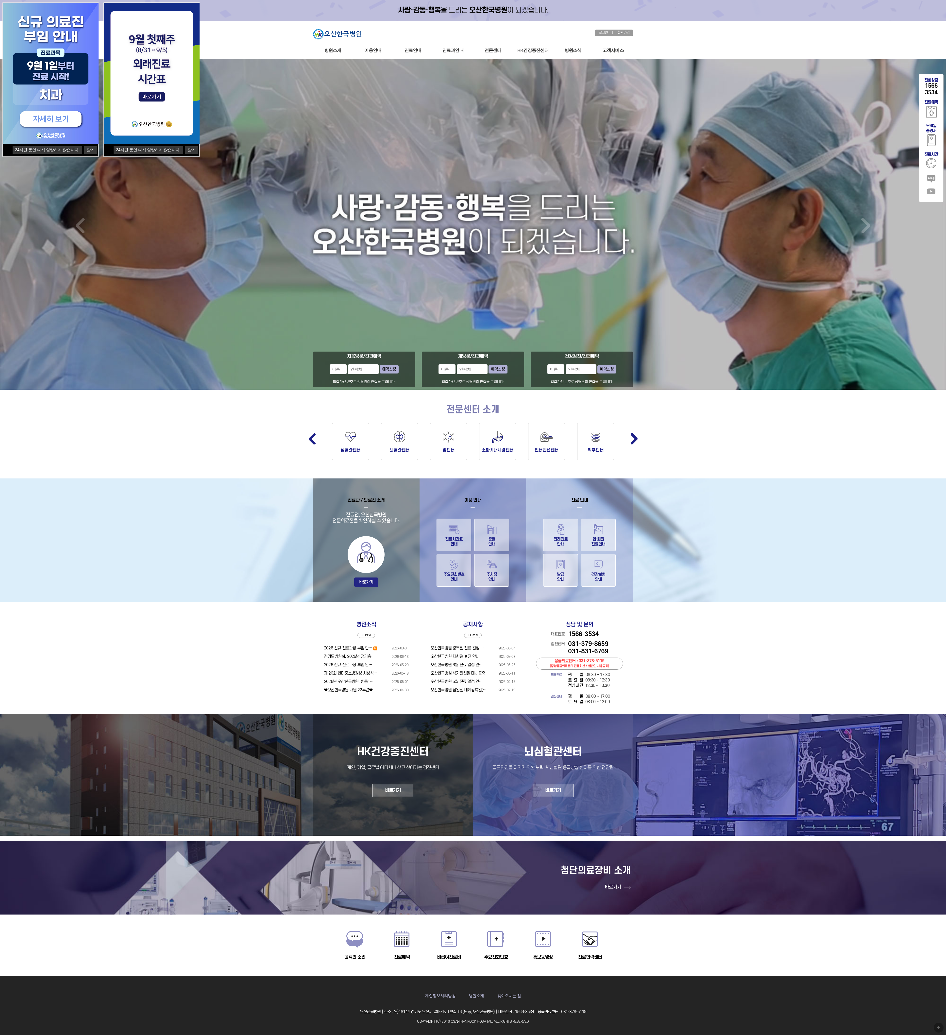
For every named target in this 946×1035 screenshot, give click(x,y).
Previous (312, 438)
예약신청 (389, 369)
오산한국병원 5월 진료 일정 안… (457, 681)
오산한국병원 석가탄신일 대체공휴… (460, 673)
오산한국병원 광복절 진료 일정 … (457, 648)
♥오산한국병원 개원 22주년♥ (348, 690)
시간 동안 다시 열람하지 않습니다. (148, 150)
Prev (80, 225)
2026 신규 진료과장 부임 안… (350, 648)
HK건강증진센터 (533, 50)
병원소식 (573, 50)
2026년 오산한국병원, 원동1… (348, 681)
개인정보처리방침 (440, 996)
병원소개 (332, 50)
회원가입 (623, 33)
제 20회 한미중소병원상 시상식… (350, 673)
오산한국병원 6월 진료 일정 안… (457, 665)
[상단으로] (939, 1028)
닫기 (192, 150)
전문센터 (493, 50)
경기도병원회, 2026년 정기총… (349, 656)
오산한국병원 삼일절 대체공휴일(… (459, 690)
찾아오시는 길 (509, 996)
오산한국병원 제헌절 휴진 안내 (455, 656)
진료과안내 (453, 50)
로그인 (603, 33)
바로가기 (366, 582)
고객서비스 (613, 50)
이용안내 (372, 50)
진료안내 (413, 50)
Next (865, 225)
